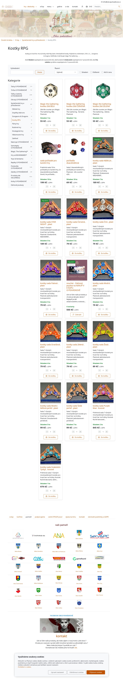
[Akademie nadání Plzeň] (58, 535)
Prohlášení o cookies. (24, 667)
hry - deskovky (29, 6)
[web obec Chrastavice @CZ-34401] (79, 602)
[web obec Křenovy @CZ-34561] (59, 577)
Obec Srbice (79, 583)
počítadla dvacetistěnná (72, 161)
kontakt (75, 6)
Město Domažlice (38, 551)
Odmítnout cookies (77, 672)
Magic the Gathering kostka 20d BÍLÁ (49, 105)
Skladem (85, 72)
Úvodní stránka (6, 40)
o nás (67, 6)
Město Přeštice (79, 551)
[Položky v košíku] (86, 6)
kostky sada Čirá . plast (103, 222)
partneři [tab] (29, 517)
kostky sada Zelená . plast (75, 345)
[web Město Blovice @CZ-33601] (18, 546)
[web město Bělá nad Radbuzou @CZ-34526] (59, 546)
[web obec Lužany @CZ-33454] (58, 602)
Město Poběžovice (38, 583)
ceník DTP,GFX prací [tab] (55, 517)
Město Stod (99, 551)
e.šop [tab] (11, 517)
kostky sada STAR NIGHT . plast (48, 223)
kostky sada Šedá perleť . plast (74, 406)
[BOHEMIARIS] (18, 535)
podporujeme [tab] (40, 517)
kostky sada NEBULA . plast (102, 161)
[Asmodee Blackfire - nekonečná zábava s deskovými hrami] (18, 558)
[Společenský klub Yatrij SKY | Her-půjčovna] (61, 625)
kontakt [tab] (82, 517)
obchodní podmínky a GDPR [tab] (98, 517)
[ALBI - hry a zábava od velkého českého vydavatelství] (38, 559)
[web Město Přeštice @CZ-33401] (79, 546)
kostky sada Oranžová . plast (50, 345)
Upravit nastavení (57, 672)
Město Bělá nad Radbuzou (58, 551)
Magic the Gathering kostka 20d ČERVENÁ (75, 105)
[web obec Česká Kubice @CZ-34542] (18, 578)
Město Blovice (18, 551)
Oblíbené (96, 72)
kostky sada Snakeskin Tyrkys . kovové (50, 468)
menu (49, 6)
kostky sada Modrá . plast (102, 284)
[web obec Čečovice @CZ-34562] (38, 602)
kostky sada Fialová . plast (49, 284)
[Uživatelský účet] (82, 6)
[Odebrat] (47, 125)
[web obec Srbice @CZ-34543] (79, 578)
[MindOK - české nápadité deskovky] (58, 559)
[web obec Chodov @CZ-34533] (38, 590)
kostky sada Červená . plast (76, 223)
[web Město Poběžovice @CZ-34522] (38, 578)
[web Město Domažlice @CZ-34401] (38, 546)
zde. (75, 648)
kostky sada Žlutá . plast (101, 345)
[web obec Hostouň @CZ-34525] (18, 566)
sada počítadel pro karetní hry (48, 161)
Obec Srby (99, 583)
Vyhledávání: (15, 68)
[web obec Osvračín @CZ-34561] (79, 590)
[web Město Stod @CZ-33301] (99, 546)
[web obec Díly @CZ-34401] (99, 566)
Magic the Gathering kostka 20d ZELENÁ (102, 105)
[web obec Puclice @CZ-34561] (59, 590)
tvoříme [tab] (19, 517)
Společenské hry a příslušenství (33, 40)
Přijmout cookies (96, 672)
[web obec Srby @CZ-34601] (99, 578)
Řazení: (57, 68)
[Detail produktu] (50, 91)
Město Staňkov (79, 538)
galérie (59, 6)
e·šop (42, 6)
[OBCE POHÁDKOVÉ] (7, 6)
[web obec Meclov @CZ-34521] (59, 566)
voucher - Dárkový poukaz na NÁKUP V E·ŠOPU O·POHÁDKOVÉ (75, 286)
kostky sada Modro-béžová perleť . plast (49, 406)
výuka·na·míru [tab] (71, 517)
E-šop (17, 40)
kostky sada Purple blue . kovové (101, 406)
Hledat (39, 72)
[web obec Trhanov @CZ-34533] (99, 590)
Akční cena (108, 72)
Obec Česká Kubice (18, 583)
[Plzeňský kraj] (99, 558)
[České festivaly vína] (38, 535)
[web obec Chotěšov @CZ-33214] (79, 566)
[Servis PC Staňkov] (99, 535)
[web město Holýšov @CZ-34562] (38, 566)
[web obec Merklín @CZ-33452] (18, 590)
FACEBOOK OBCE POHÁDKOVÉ (61, 616)
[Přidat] (54, 125)
